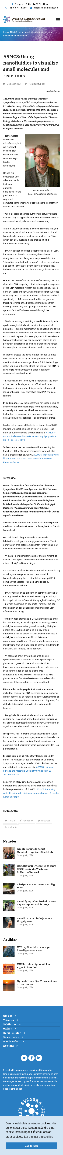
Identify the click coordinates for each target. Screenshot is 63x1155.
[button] (58, 19)
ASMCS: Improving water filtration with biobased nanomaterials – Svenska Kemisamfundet (31, 458)
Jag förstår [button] (31, 1145)
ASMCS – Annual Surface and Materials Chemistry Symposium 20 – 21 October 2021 (29, 436)
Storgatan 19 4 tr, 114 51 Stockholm (32, 4)
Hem (5, 32)
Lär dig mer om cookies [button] (38, 1136)
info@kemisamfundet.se (46, 8)
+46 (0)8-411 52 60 (17, 8)
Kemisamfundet (37, 84)
